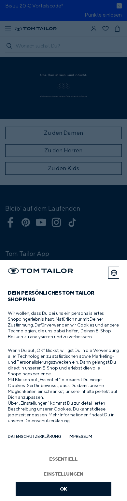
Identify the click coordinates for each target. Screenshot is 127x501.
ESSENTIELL (63, 459)
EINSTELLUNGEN (63, 474)
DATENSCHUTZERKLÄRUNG (34, 436)
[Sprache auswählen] (114, 273)
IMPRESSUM (80, 436)
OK (63, 489)
